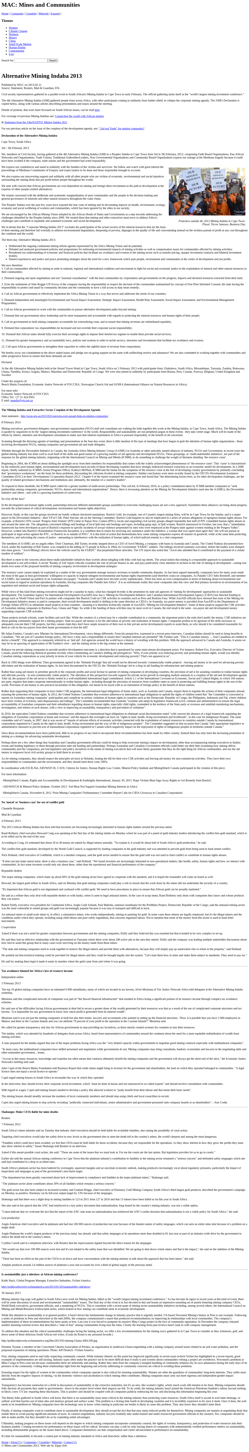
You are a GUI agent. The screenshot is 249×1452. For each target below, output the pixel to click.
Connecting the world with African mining (79, 116)
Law (11, 54)
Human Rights (17, 47)
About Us (16, 1442)
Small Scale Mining (20, 44)
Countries (31, 13)
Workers (13, 34)
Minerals (44, 13)
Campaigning (16, 50)
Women (13, 27)
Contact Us (70, 1442)
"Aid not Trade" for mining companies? (121, 128)
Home (5, 13)
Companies (17, 13)
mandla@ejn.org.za (21, 400)
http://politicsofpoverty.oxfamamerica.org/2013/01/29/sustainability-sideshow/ (46, 1286)
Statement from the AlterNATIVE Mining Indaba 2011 (35, 122)
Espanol (55, 13)
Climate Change (18, 31)
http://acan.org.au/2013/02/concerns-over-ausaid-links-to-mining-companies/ (64, 416)
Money (13, 37)
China (12, 40)
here (97, 109)
